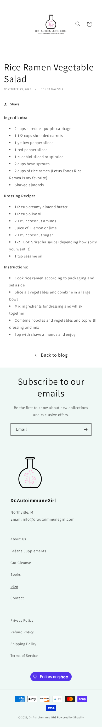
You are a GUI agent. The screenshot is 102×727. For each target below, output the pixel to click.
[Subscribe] (85, 429)
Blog (14, 586)
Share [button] (15, 104)
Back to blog (54, 355)
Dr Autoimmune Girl (42, 717)
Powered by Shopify (70, 717)
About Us (18, 539)
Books (15, 574)
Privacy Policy (21, 620)
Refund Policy (22, 632)
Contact (17, 598)
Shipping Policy (23, 643)
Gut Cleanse (20, 562)
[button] (10, 24)
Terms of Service (24, 655)
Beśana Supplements (28, 551)
